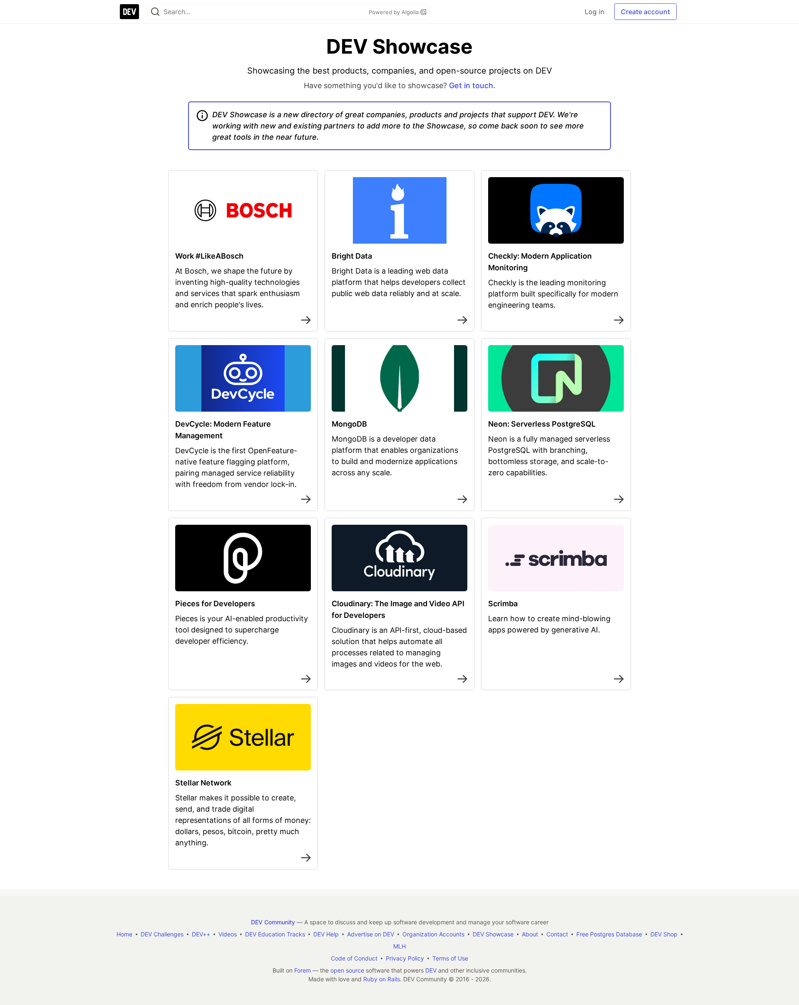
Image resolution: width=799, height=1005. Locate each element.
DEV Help (326, 934)
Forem (302, 970)
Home (124, 934)
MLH (399, 946)
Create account (645, 11)
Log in (594, 11)
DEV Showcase (493, 934)
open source (347, 970)
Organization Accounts (433, 934)
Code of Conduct (354, 958)
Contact (557, 934)
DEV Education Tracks (275, 934)
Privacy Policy (405, 958)
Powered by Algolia (394, 12)
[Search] (155, 12)
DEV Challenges (162, 934)
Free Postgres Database (609, 934)
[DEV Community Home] (129, 11)
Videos (227, 934)
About (530, 934)
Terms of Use (450, 958)
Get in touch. (472, 85)
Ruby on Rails (381, 979)
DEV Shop (663, 934)
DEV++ (201, 934)
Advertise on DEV (370, 934)
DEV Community (273, 922)
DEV (431, 970)
